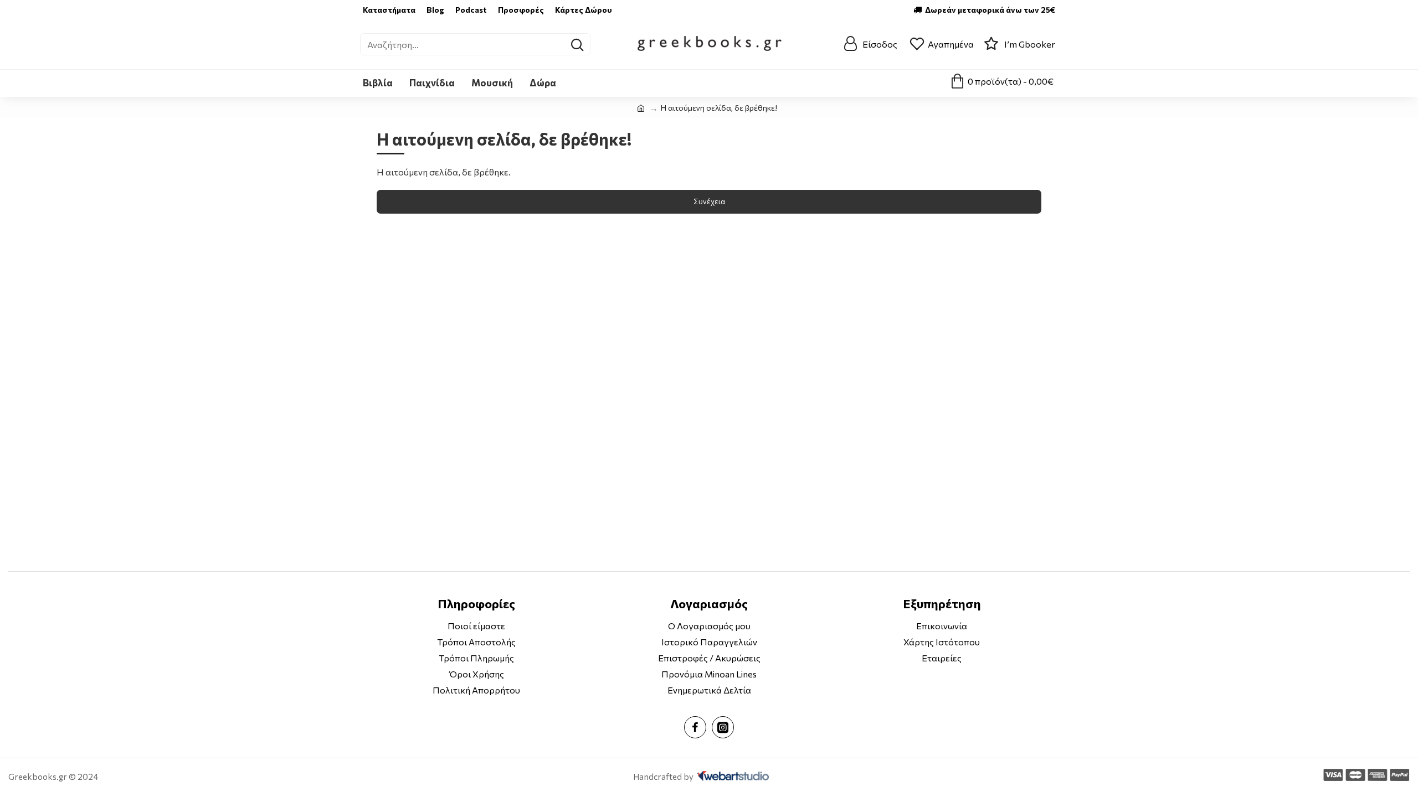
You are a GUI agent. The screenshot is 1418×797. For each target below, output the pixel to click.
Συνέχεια (709, 201)
